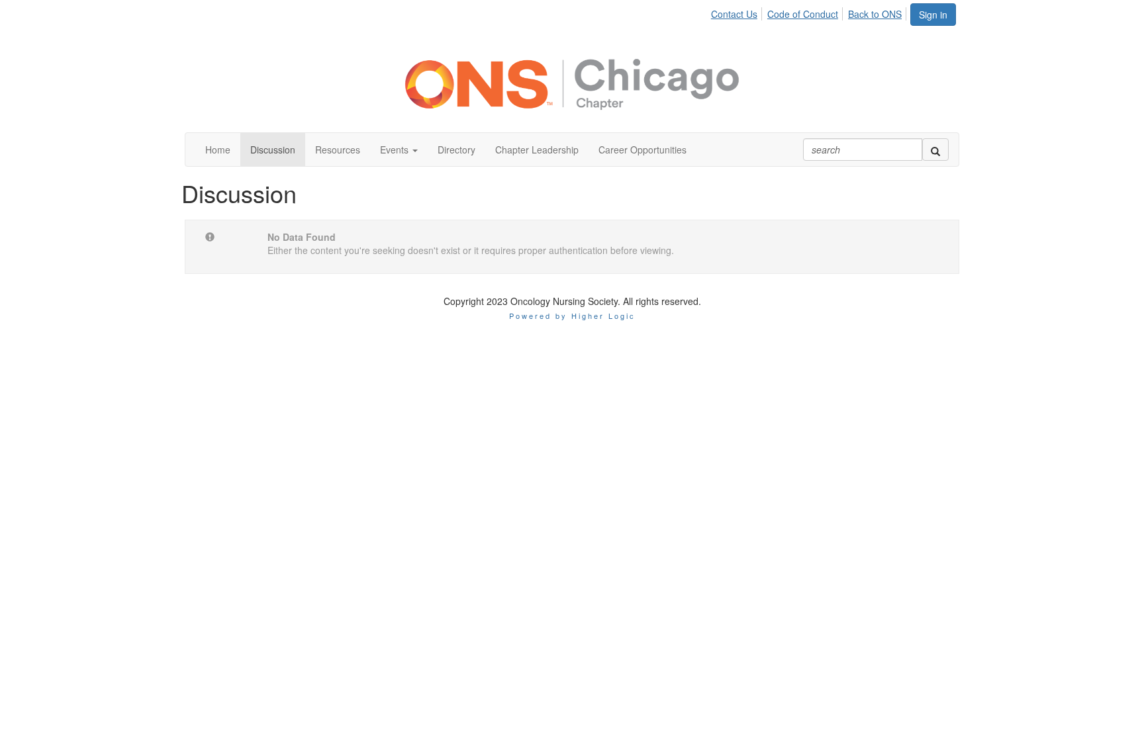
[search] (935, 149)
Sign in (933, 14)
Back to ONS (875, 14)
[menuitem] (738, 12)
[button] (399, 149)
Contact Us (734, 14)
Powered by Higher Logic (572, 315)
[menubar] (810, 12)
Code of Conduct (802, 14)
